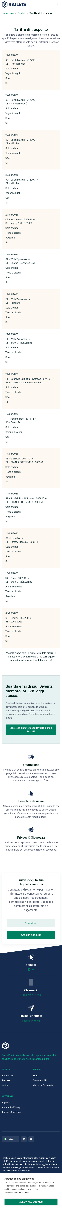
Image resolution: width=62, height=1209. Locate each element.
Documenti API (40, 1080)
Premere (6, 1080)
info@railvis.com (31, 1020)
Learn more (24, 1192)
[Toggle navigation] (57, 4)
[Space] (14, 4)
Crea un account (31, 934)
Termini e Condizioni (11, 1112)
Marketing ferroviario (43, 1085)
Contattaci (31, 923)
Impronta (6, 1102)
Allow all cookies (31, 1202)
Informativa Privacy (11, 1107)
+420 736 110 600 (31, 995)
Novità (5, 1085)
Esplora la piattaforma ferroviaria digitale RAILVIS (31, 729)
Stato (35, 1075)
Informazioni (8, 1075)
